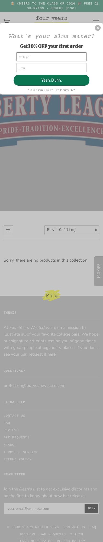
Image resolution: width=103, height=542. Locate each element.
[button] (98, 28)
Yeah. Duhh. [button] (51, 80)
